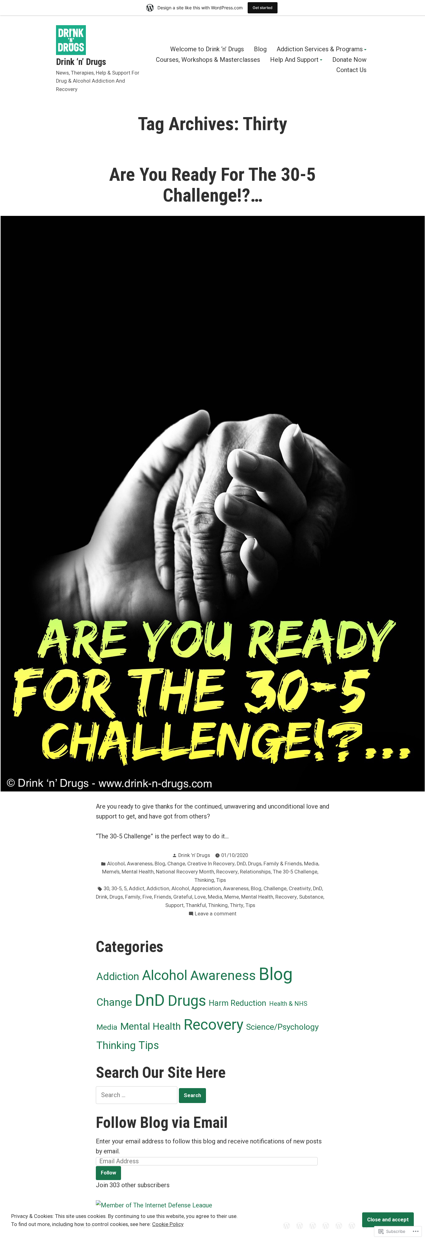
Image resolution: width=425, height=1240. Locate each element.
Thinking (204, 880)
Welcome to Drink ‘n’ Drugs (207, 49)
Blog (260, 49)
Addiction (158, 888)
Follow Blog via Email (162, 1123)
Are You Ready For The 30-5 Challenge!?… (212, 185)
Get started (263, 7)
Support (174, 905)
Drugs (254, 864)
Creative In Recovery (211, 864)
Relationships (255, 872)
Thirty (236, 905)
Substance (311, 897)
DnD (241, 864)
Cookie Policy (168, 1224)
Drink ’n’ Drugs (194, 855)
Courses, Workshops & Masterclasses (208, 60)
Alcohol (116, 864)
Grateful (182, 897)
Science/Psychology (282, 1027)
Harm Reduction (237, 1003)
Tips (221, 880)
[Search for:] (137, 1095)
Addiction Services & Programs (320, 49)
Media (311, 864)
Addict (136, 888)
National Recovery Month (185, 872)
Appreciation (206, 888)
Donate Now (349, 60)
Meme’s (110, 872)
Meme (231, 897)
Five (147, 897)
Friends (162, 897)
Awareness (139, 864)
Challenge (275, 888)
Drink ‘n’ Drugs (81, 62)
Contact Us (351, 70)
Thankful (196, 905)
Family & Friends (283, 864)
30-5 (116, 888)
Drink (101, 897)
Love (200, 897)
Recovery (227, 872)
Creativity (300, 888)
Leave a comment (215, 914)
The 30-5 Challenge (295, 872)
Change (176, 864)
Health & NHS (288, 1003)
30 (106, 888)
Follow (108, 1173)
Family (132, 897)
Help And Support (294, 60)
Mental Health (138, 872)
